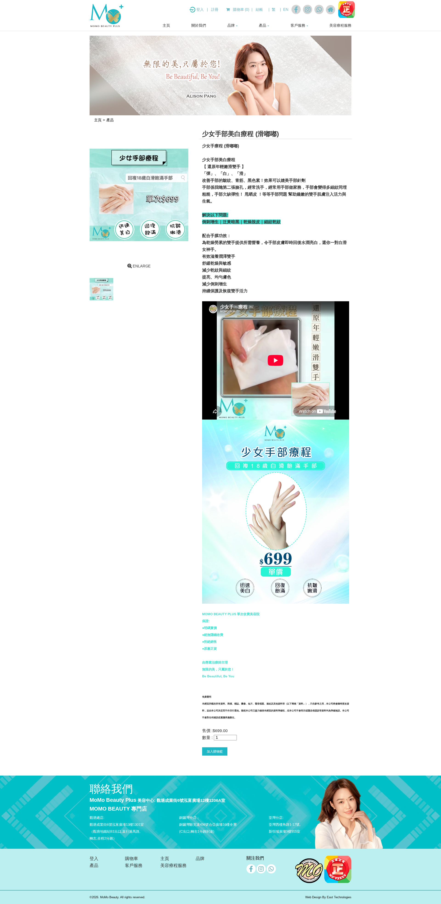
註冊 (214, 10)
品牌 (231, 25)
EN (285, 10)
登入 (200, 10)
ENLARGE (141, 266)
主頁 (166, 25)
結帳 (259, 10)
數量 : (207, 737)
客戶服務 (298, 25)
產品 (262, 25)
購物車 (131, 858)
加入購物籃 (215, 751)
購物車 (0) (240, 10)
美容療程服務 (340, 25)
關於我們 (198, 25)
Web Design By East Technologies (328, 897)
